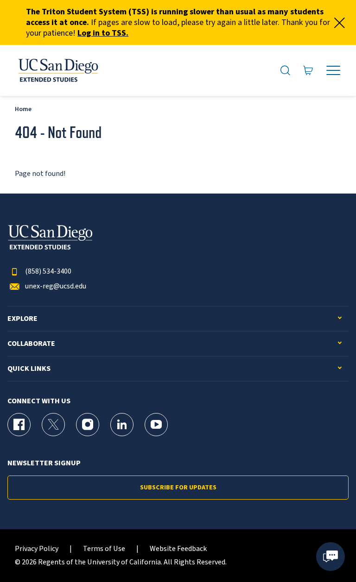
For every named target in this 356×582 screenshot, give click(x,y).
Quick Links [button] (29, 369)
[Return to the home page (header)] (57, 70)
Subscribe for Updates (178, 487)
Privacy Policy (36, 549)
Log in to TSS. (102, 33)
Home (23, 109)
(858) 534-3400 (48, 271)
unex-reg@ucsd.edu (55, 286)
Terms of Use (104, 549)
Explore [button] (22, 319)
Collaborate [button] (31, 344)
